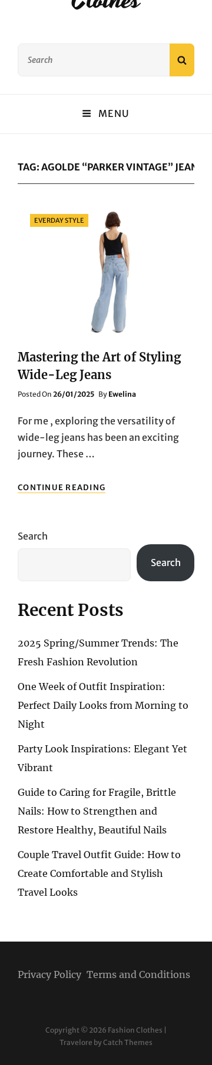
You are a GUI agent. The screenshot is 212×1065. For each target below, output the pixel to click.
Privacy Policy (49, 974)
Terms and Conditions (138, 974)
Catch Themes (128, 1042)
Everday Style (59, 220)
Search (33, 536)
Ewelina (122, 394)
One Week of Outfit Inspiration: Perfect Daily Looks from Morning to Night (103, 705)
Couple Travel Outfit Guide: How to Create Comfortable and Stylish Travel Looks (99, 873)
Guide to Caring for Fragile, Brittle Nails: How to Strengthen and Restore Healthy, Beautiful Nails (97, 811)
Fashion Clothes (135, 1030)
